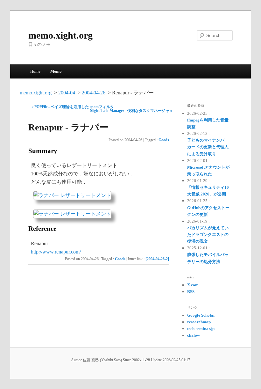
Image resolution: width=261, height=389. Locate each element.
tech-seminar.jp (201, 328)
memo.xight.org (60, 35)
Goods (164, 140)
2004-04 (66, 92)
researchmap (199, 321)
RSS (190, 291)
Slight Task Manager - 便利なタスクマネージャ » (131, 111)
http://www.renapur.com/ (56, 251)
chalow (193, 335)
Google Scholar (201, 315)
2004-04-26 (93, 92)
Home (35, 71)
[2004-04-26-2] (157, 259)
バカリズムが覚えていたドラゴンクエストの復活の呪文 (208, 234)
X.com (193, 285)
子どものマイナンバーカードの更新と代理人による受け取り (208, 147)
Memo (56, 71)
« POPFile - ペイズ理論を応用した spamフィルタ (73, 107)
